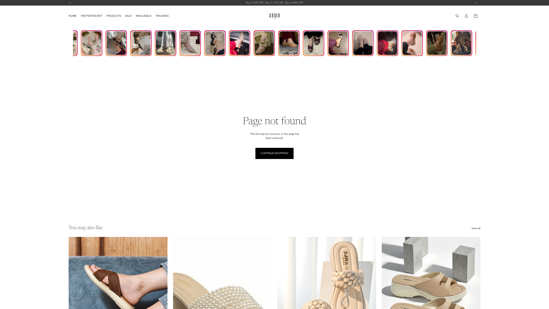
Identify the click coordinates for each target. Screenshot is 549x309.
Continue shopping (274, 153)
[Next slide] (161, 298)
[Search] (457, 16)
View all (476, 228)
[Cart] (475, 16)
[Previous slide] (75, 298)
